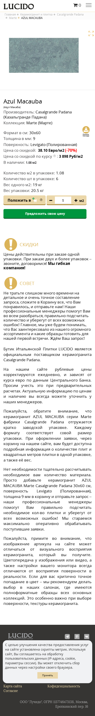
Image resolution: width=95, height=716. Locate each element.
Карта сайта (12, 686)
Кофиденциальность (64, 686)
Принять (47, 675)
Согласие (10, 691)
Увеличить (91, 33)
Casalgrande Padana (70, 14)
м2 (81, 200)
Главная (10, 14)
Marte (13, 18)
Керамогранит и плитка (36, 14)
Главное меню (89, 5)
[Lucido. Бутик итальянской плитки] (47, 5)
